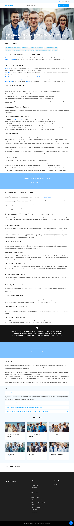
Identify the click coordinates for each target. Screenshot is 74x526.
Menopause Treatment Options (51, 47)
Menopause (7, 57)
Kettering (44, 469)
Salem (35, 469)
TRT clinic (31, 454)
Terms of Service (35, 490)
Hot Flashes (7, 68)
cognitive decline (47, 197)
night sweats (23, 79)
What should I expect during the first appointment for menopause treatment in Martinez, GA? (28, 411)
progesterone (13, 59)
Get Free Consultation (63, 5)
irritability (38, 76)
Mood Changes (8, 76)
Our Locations (35, 494)
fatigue (52, 79)
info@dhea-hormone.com (65, 1)
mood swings (33, 76)
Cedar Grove (19, 469)
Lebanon (53, 469)
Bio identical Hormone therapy (38, 502)
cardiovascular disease (42, 101)
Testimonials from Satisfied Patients (43, 50)
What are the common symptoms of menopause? (18, 392)
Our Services (34, 5)
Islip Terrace (13, 469)
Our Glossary (35, 485)
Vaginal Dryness (8, 72)
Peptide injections (12, 454)
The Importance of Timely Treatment (13, 47)
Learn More (9, 437)
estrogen (6, 59)
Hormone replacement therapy (38, 499)
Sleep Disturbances (9, 79)
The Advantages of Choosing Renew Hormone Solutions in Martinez (20, 50)
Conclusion (54, 50)
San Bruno (26, 469)
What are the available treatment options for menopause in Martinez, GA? (24, 403)
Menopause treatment (57, 454)
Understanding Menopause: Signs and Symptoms (32, 47)
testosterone (28, 81)
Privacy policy (35, 492)
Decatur (31, 469)
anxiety (41, 76)
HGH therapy (54, 434)
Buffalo (39, 469)
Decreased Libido (9, 81)
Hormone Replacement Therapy (17, 119)
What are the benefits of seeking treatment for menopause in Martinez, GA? (24, 407)
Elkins (49, 469)
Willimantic (7, 469)
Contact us (28, 5)
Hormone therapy (9, 5)
